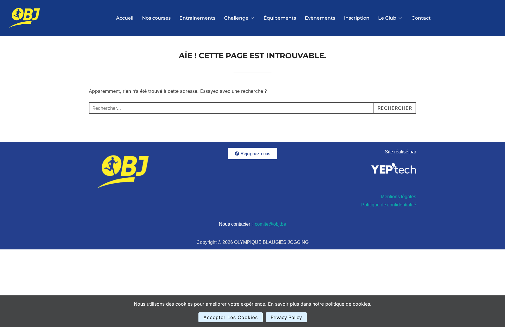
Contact (421, 18)
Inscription (356, 18)
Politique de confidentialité (388, 204)
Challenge (236, 18)
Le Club (387, 18)
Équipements (280, 18)
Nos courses (156, 18)
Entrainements (197, 18)
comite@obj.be (270, 224)
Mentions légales (398, 196)
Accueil (124, 18)
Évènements (320, 18)
